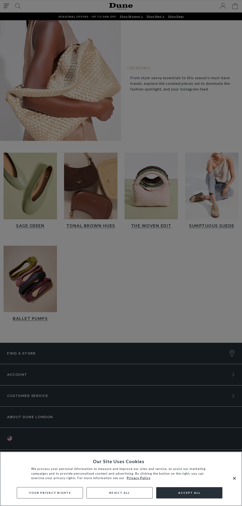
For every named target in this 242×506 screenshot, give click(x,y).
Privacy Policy (139, 478)
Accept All (189, 492)
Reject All (119, 492)
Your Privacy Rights (50, 492)
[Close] (234, 478)
